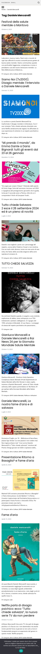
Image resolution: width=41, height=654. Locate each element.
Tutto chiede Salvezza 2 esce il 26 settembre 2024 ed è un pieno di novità (20, 208)
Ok (21, 651)
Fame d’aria (10, 515)
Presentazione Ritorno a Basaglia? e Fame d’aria (18, 459)
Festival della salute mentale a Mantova (15, 23)
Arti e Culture (14, 74)
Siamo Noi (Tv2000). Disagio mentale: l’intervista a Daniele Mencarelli (20, 83)
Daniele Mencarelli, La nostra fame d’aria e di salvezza (17, 404)
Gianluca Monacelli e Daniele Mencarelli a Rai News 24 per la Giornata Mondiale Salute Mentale (18, 340)
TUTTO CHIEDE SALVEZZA (18, 263)
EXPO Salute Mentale (25, 74)
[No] (38, 646)
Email (13, 2)
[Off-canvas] (3, 7)
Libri (11, 329)
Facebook (6, 2)
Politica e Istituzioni (30, 395)
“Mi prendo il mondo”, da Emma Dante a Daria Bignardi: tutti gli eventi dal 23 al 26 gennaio (20, 148)
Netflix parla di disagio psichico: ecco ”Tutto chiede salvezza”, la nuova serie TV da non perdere (19, 610)
